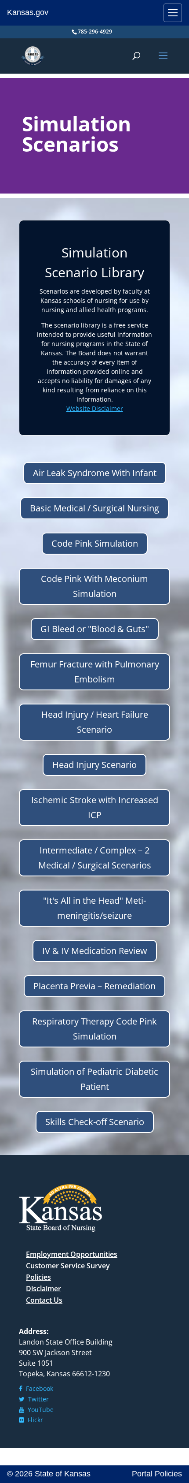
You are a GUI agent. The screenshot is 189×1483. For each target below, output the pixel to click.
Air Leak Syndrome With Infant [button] (94, 473)
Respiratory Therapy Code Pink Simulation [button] (94, 1028)
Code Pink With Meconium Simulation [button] (94, 586)
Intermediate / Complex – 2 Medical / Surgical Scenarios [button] (94, 857)
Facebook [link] (37, 1388)
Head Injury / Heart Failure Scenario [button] (94, 721)
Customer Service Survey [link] (68, 1266)
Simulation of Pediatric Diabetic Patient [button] (94, 1079)
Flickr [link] (33, 1420)
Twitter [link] (37, 1399)
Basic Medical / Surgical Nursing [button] (94, 508)
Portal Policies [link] (157, 1473)
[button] (163, 61)
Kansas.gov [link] (27, 12)
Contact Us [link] (44, 1300)
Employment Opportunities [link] (71, 1254)
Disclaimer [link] (43, 1288)
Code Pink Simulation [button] (94, 543)
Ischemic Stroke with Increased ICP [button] (94, 807)
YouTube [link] (39, 1409)
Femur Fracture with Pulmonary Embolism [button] (94, 671)
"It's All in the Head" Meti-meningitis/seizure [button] (94, 907)
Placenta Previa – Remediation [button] (94, 986)
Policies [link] (38, 1277)
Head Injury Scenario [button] (94, 765)
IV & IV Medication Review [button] (94, 951)
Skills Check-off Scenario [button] (94, 1122)
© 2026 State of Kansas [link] (49, 1473)
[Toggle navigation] (173, 13)
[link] (33, 55)
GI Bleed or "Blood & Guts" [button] (94, 629)
